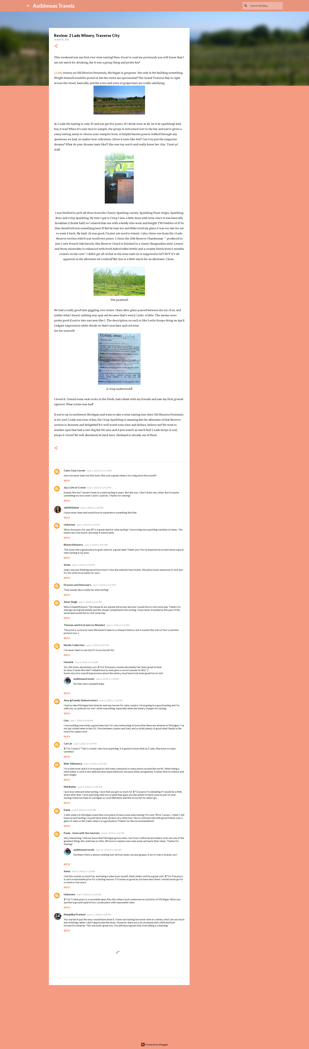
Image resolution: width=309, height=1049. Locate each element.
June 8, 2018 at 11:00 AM (90, 787)
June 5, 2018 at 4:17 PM (104, 585)
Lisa (66, 720)
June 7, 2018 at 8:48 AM (81, 720)
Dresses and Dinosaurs (77, 584)
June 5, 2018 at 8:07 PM (97, 645)
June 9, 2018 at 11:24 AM (88, 894)
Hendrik (68, 662)
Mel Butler (70, 786)
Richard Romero (73, 544)
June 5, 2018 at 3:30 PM (83, 565)
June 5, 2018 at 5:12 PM (117, 625)
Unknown (69, 524)
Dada (67, 809)
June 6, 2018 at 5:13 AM (86, 662)
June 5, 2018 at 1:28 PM (91, 507)
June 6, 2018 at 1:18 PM (107, 679)
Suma (67, 871)
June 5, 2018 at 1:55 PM (87, 524)
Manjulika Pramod (74, 914)
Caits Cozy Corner (75, 470)
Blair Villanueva (73, 763)
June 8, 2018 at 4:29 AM (95, 763)
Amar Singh (70, 601)
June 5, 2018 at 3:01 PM (95, 545)
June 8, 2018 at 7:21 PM (112, 833)
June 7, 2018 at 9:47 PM (84, 743)
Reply (67, 480)
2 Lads (58, 72)
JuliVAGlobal (71, 507)
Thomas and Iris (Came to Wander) (84, 624)
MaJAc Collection (74, 644)
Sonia (67, 564)
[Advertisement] (119, 1012)
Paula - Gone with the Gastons (82, 832)
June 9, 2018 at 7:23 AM (83, 871)
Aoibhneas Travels (54, 6)
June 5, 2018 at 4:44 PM (90, 602)
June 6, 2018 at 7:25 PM (110, 700)
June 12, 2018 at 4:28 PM (99, 914)
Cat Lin (68, 743)
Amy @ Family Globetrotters (81, 700)
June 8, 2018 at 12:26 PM (83, 810)
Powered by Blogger (156, 1044)
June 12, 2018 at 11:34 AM (108, 850)
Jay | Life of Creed (74, 487)
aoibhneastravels (83, 678)
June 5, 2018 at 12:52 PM (99, 487)
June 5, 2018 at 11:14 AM (99, 470)
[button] (56, 46)
